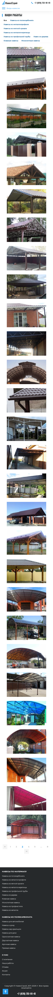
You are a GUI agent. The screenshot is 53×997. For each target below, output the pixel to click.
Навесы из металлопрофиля (16, 24)
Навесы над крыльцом (11, 929)
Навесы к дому (8, 925)
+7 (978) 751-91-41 (42, 2)
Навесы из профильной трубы (17, 37)
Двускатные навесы (10, 940)
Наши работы (8, 963)
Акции (4, 971)
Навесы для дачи (9, 933)
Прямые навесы (8, 948)
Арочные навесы (9, 944)
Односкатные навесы (11, 937)
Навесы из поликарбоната (21, 20)
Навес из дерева (41, 37)
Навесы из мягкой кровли (15, 28)
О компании (7, 959)
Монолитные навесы (30, 41)
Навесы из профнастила (12, 906)
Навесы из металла (10, 910)
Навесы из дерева (9, 895)
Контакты (6, 975)
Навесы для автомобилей (13, 922)
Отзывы (5, 967)
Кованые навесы (11, 41)
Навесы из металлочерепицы (17, 33)
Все (5, 20)
